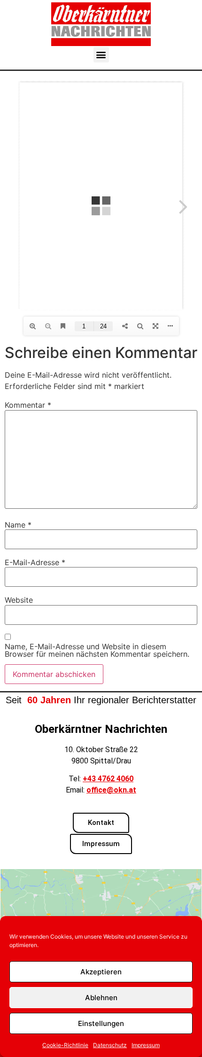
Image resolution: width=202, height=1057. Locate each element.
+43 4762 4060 (108, 778)
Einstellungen (101, 1023)
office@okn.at (111, 789)
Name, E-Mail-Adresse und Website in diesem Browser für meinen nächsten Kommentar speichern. (97, 650)
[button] (101, 54)
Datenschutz (110, 1045)
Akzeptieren (101, 971)
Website (19, 600)
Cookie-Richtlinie (65, 1045)
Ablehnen (101, 997)
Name (18, 524)
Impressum (146, 1045)
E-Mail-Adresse (35, 562)
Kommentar (28, 405)
